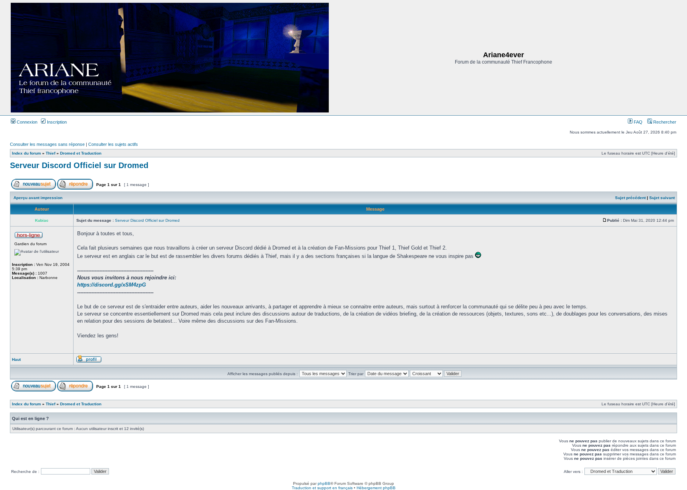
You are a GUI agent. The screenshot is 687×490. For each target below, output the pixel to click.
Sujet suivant (662, 198)
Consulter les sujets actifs (113, 144)
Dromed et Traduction (80, 153)
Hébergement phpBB (376, 488)
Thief (50, 153)
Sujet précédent (630, 198)
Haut (16, 359)
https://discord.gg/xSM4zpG (111, 285)
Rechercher (664, 122)
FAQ (637, 122)
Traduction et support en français (322, 488)
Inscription (56, 122)
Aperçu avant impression (38, 198)
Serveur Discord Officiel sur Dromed (79, 165)
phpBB (324, 483)
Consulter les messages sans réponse (47, 144)
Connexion (26, 122)
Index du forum (26, 153)
